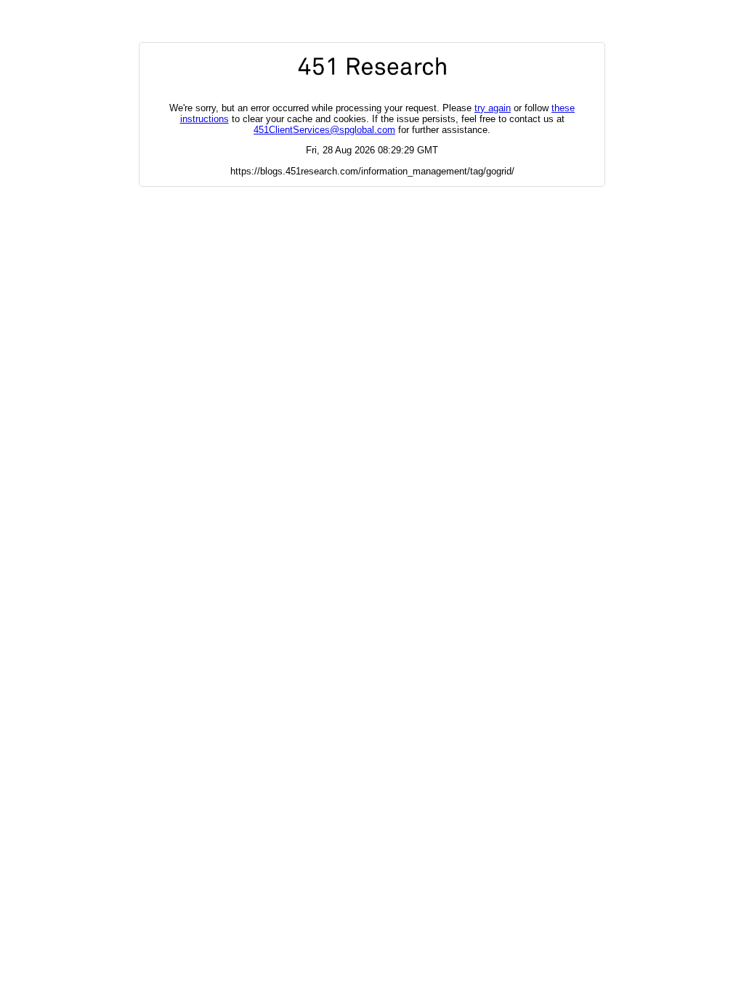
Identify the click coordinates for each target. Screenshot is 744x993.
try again (492, 107)
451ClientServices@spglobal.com (324, 129)
